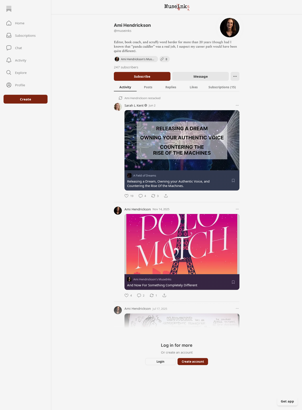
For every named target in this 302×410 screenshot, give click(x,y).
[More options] (237, 105)
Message (200, 76)
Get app (287, 401)
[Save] (233, 180)
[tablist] (176, 87)
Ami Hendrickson (135, 98)
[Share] (166, 195)
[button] (26, 23)
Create (25, 99)
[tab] (125, 87)
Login (160, 362)
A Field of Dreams (144, 175)
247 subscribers (126, 67)
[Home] (9, 9)
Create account (193, 362)
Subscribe (142, 76)
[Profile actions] (235, 76)
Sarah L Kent (133, 105)
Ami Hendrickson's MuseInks (152, 279)
